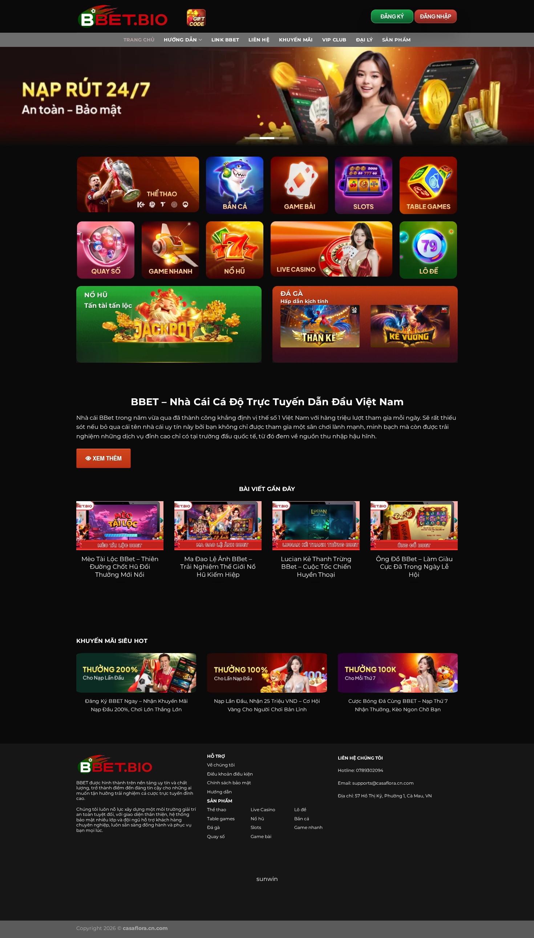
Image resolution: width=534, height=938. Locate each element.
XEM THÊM (107, 463)
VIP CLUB (334, 40)
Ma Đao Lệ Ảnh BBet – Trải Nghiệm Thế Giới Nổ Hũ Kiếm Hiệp (218, 571)
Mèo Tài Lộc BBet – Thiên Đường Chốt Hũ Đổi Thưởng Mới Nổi (119, 571)
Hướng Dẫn (180, 40)
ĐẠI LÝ (364, 40)
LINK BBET (225, 40)
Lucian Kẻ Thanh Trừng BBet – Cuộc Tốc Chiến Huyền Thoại (316, 571)
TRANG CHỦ (139, 40)
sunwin (267, 884)
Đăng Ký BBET (104, 706)
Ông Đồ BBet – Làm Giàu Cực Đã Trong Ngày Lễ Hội (414, 571)
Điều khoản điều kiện (230, 778)
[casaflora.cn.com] (126, 16)
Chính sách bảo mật (229, 787)
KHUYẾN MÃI (296, 40)
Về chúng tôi (221, 770)
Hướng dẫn (219, 797)
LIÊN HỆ (259, 40)
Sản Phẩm (396, 40)
